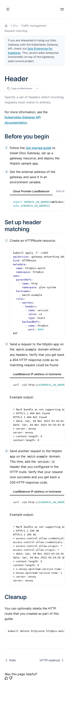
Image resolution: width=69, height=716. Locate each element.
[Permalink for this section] (53, 136)
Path (12, 660)
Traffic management (33, 25)
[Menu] (62, 9)
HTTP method (50, 660)
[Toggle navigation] (8, 9)
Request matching (16, 30)
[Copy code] (59, 202)
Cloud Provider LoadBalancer (31, 191)
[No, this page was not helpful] (10, 678)
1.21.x (14, 25)
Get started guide (38, 148)
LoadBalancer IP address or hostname (37, 374)
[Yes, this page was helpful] (6, 678)
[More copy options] (37, 88)
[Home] (6, 25)
